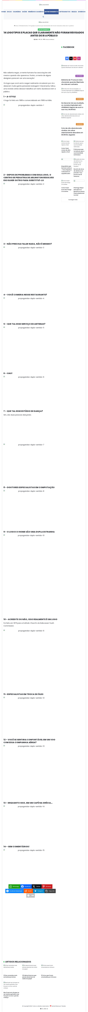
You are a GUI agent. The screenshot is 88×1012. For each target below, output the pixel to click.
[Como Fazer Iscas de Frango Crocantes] (66, 183)
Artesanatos (64, 12)
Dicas (9, 12)
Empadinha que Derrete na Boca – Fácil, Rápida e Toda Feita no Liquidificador (66, 169)
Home (3, 12)
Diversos (81, 12)
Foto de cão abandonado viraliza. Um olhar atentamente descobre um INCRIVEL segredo (72, 131)
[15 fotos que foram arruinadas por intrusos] (49, 969)
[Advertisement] (31, 58)
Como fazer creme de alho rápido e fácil (65, 150)
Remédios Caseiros (36, 12)
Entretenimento (51, 12)
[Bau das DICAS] (44, 5)
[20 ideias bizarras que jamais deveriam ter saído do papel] (30, 969)
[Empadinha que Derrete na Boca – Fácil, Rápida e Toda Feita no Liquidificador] (66, 161)
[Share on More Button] (28, 895)
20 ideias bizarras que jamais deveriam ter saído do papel (29, 977)
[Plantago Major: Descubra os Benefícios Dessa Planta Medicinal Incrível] (79, 183)
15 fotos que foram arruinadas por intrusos (48, 976)
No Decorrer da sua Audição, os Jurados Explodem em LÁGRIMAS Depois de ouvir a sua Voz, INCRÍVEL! (72, 106)
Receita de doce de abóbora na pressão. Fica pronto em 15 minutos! (79, 172)
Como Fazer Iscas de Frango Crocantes (66, 189)
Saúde (24, 12)
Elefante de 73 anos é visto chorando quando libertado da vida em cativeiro (72, 82)
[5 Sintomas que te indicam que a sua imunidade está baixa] (79, 144)
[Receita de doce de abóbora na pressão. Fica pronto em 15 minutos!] (79, 162)
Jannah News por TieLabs (58, 1006)
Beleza (74, 12)
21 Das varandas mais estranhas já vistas (10, 976)
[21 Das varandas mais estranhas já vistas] (12, 969)
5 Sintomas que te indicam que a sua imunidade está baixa (79, 152)
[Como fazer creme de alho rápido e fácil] (66, 143)
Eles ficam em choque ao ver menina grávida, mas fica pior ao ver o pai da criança (11, 995)
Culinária (17, 12)
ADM (36, 39)
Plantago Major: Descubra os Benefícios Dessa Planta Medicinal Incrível (79, 191)
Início (16, 26)
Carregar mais (72, 199)
